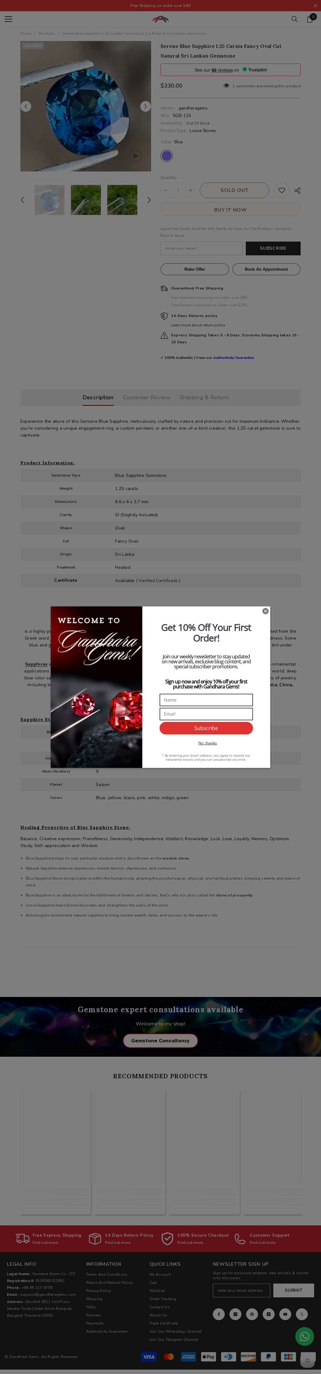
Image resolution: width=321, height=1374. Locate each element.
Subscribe (206, 728)
